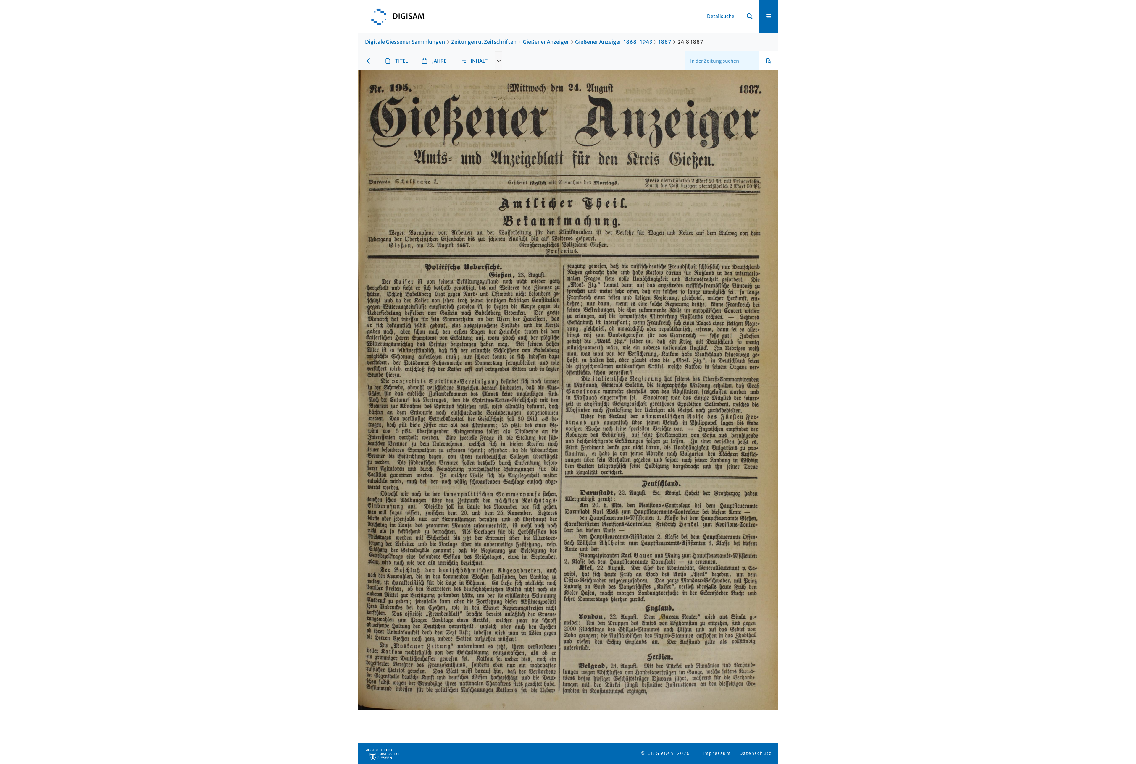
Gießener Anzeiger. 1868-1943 (613, 41)
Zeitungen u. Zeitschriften (484, 41)
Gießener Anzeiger (546, 41)
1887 (665, 41)
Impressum (717, 753)
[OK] (749, 16)
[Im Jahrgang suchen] (768, 60)
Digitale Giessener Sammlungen (405, 41)
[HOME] (395, 16)
